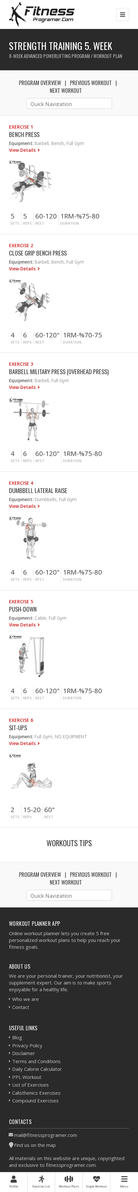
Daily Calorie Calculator (37, 1069)
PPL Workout (26, 1077)
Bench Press (24, 134)
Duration (69, 223)
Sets (15, 223)
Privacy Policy (27, 1045)
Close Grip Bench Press (38, 252)
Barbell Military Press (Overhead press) (59, 371)
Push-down (23, 609)
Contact (20, 1007)
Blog (17, 1037)
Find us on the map (35, 1145)
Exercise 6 (21, 720)
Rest (39, 223)
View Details (23, 150)
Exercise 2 (21, 245)
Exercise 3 (21, 364)
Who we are (25, 999)
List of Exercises (30, 1084)
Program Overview (40, 83)
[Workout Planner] (42, 14)
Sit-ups (18, 727)
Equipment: (21, 143)
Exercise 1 (21, 127)
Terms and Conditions (36, 1061)
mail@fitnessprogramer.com (45, 1135)
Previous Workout (91, 83)
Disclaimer (23, 1053)
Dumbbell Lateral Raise (38, 490)
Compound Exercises (35, 1100)
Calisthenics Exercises (36, 1093)
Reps (27, 223)
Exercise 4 (21, 483)
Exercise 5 (21, 601)
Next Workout (66, 90)
